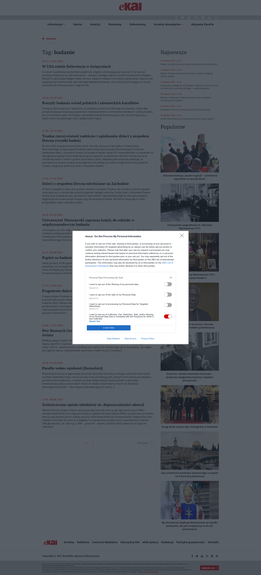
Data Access (130, 338)
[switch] (168, 284)
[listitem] (130, 277)
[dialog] (130, 287)
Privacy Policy (147, 338)
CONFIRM (108, 328)
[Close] (183, 236)
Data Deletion (113, 338)
